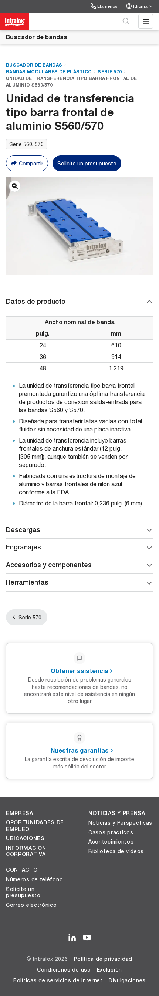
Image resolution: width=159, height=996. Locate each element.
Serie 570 (110, 71)
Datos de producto (35, 301)
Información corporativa (26, 851)
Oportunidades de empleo (35, 826)
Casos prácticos (110, 832)
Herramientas (27, 582)
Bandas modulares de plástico (49, 71)
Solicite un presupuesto (86, 163)
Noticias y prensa (116, 813)
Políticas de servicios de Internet (58, 980)
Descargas (23, 530)
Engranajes (23, 547)
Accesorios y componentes (49, 565)
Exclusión (109, 969)
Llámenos (107, 6)
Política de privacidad (103, 959)
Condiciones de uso (64, 969)
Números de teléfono (34, 879)
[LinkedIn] (72, 938)
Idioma (140, 6)
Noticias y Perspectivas (120, 823)
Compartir (31, 163)
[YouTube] (86, 938)
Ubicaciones (25, 838)
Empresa (19, 813)
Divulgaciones (127, 980)
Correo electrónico (31, 905)
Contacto (22, 870)
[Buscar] (125, 21)
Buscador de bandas (36, 36)
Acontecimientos (111, 841)
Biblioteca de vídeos (116, 851)
